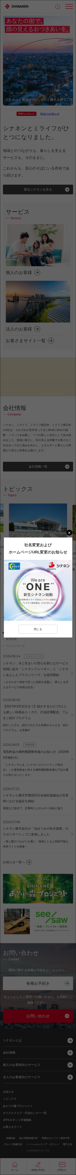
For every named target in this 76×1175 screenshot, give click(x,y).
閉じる (38, 629)
